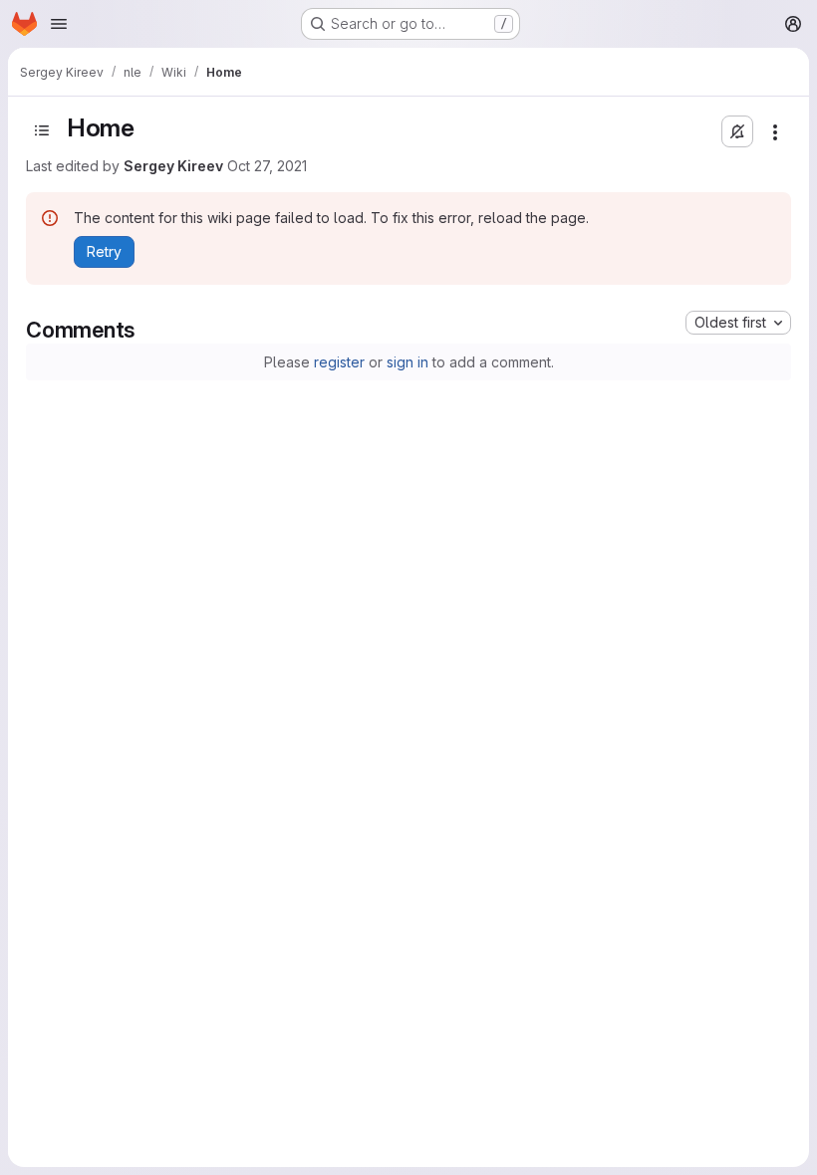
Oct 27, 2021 (267, 165)
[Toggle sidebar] (42, 130)
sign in (407, 361)
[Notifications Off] (737, 131)
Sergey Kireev (173, 165)
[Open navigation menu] (59, 24)
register (339, 361)
